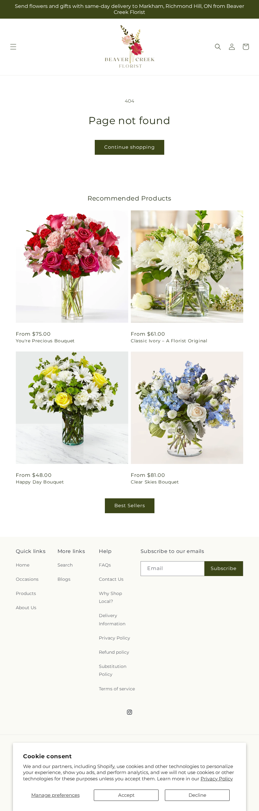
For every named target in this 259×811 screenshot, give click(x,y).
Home (22, 565)
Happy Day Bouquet (40, 482)
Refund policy (114, 652)
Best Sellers (129, 505)
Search (65, 565)
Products (26, 593)
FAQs (105, 565)
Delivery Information (112, 619)
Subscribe (224, 568)
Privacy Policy (217, 779)
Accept (126, 795)
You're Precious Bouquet (45, 341)
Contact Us (111, 579)
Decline (197, 795)
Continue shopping (129, 147)
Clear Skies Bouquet (155, 482)
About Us (26, 607)
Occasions (27, 579)
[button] (13, 47)
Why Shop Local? (110, 597)
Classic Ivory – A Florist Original (169, 341)
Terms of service (117, 689)
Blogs (63, 579)
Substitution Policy (112, 670)
